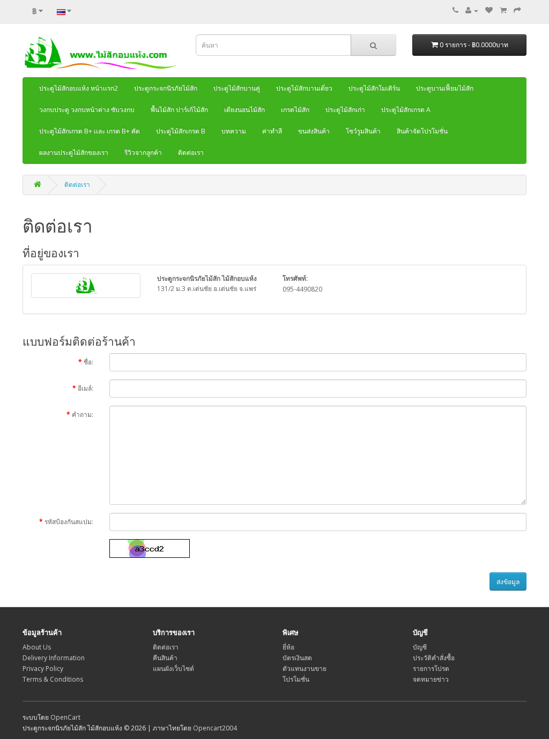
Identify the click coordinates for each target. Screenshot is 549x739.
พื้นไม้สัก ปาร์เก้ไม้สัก (179, 109)
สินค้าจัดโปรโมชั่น (422, 131)
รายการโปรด (431, 668)
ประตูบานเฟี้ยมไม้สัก (444, 88)
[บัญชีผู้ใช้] (471, 10)
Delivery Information (54, 657)
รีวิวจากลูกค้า (143, 152)
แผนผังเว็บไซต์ (173, 668)
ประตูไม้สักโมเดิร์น (374, 88)
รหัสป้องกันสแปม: (68, 521)
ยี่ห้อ (288, 647)
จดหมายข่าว (431, 679)
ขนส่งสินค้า (314, 131)
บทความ (233, 131)
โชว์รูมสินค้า (363, 131)
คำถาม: (82, 414)
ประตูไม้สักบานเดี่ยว (304, 88)
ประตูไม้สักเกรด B (180, 131)
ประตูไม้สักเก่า (345, 109)
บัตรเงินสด (297, 657)
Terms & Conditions (53, 679)
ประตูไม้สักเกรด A (406, 109)
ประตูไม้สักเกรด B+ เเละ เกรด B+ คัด (89, 131)
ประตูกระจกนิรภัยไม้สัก (165, 88)
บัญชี (420, 647)
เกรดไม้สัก (295, 109)
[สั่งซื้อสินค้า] (517, 10)
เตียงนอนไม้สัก (244, 109)
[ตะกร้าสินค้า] (503, 10)
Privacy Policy (43, 668)
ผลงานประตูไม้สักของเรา (73, 152)
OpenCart (65, 717)
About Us (37, 647)
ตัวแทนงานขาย (305, 668)
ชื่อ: (88, 362)
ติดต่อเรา (191, 152)
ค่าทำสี (272, 131)
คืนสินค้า (165, 657)
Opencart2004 (215, 728)
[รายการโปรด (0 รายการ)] (489, 10)
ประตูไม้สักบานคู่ (236, 88)
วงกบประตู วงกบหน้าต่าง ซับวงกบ (87, 109)
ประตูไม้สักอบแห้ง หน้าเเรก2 (78, 88)
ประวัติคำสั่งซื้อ (434, 657)
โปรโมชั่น (296, 679)
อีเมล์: (85, 388)
